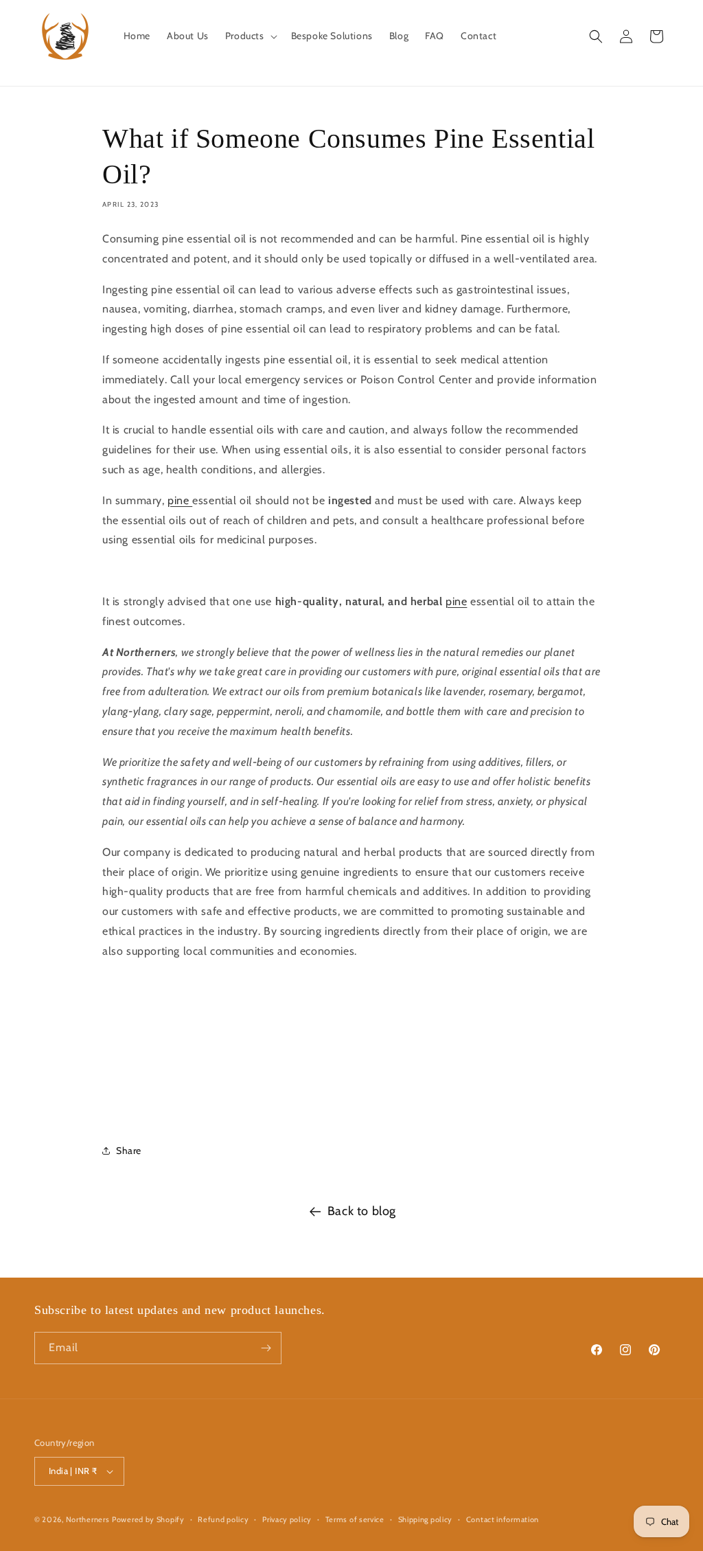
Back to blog (361, 1211)
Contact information (502, 1519)
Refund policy (223, 1519)
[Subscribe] (266, 1348)
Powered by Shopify (148, 1519)
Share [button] (128, 1150)
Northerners (88, 1519)
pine (180, 500)
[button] (250, 35)
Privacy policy (287, 1519)
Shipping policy (425, 1519)
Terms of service (354, 1519)
